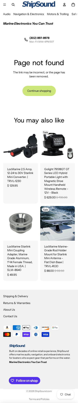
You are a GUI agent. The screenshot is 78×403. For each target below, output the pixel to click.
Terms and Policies (39, 399)
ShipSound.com (43, 391)
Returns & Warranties (16, 303)
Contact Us (10, 316)
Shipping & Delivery (15, 296)
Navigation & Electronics (28, 14)
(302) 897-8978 (39, 38)
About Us (9, 309)
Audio (6, 14)
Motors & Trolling (58, 14)
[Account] (64, 4)
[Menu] (4, 4)
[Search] (13, 4)
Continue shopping (39, 91)
